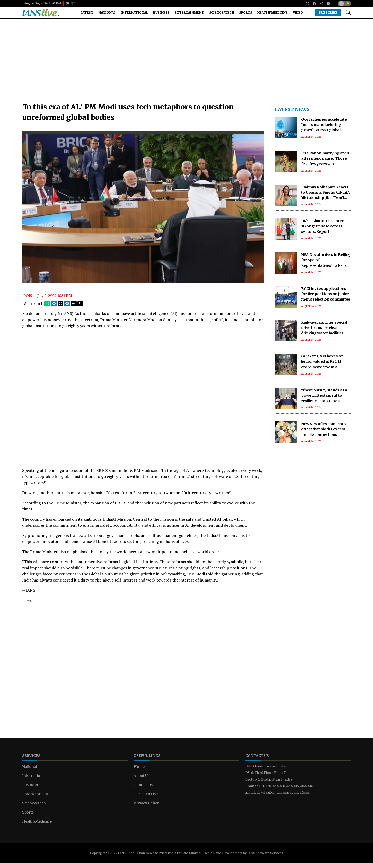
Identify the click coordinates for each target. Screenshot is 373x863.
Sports (245, 12)
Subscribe (328, 12)
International (134, 12)
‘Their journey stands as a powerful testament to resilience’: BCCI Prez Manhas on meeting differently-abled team (324, 401)
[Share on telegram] (54, 303)
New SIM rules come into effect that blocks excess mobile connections (323, 429)
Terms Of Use (146, 794)
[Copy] (80, 303)
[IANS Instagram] (319, 3)
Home (139, 766)
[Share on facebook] (67, 303)
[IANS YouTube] (326, 3)
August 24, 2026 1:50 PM (42, 3)
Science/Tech (221, 12)
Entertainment (189, 12)
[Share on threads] (73, 303)
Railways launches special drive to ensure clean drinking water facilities (324, 327)
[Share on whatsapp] (47, 303)
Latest (87, 12)
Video (298, 12)
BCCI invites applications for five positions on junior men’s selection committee (325, 294)
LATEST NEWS (292, 109)
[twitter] (305, 3)
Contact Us (143, 785)
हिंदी (72, 3)
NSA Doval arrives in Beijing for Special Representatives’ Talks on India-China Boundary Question (326, 265)
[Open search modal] (348, 12)
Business (161, 12)
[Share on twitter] (60, 303)
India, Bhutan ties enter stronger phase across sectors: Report (322, 226)
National (106, 12)
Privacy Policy (146, 803)
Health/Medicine (272, 12)
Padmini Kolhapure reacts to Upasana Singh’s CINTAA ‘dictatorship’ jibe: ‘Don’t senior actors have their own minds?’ (325, 198)
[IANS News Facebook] (312, 3)
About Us (141, 775)
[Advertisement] (186, 62)
